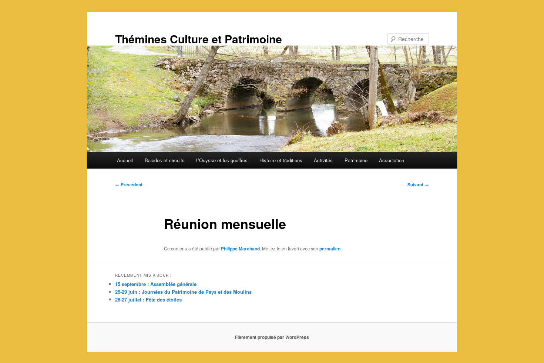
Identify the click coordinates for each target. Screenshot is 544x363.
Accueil (125, 160)
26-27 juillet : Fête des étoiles (148, 299)
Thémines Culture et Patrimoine (198, 39)
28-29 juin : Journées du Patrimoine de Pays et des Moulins (183, 291)
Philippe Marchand (240, 248)
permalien (329, 248)
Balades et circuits (165, 160)
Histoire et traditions (280, 160)
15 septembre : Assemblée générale (156, 283)
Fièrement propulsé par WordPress (272, 337)
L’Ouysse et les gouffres (222, 160)
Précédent (128, 184)
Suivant (418, 184)
